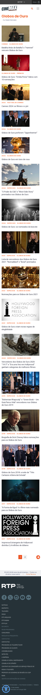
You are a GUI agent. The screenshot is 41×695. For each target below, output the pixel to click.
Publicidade (15, 687)
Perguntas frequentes (10, 636)
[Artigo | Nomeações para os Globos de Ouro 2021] (20, 277)
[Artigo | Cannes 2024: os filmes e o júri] (16, 92)
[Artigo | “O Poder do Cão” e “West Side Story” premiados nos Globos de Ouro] (20, 174)
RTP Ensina (5, 620)
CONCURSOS (6, 632)
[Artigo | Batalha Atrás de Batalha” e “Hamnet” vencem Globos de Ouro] (16, 33)
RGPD (3, 675)
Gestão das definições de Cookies (13, 679)
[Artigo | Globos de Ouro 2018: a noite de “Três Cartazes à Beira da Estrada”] (20, 455)
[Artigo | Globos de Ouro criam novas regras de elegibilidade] (20, 309)
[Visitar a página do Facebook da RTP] (4, 597)
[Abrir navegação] (38, 8)
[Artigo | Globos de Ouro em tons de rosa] (16, 145)
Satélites (5, 654)
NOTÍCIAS (5, 605)
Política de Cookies (25, 685)
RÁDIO (4, 614)
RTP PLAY (4, 623)
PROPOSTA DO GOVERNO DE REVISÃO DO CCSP (16, 672)
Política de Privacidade (9, 685)
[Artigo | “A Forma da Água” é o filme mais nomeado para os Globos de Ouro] (20, 490)
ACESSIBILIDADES (7, 651)
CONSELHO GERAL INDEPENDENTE (12, 660)
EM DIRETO (5, 626)
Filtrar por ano (10, 20)
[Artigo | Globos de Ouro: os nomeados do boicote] (20, 210)
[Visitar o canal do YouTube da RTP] (22, 597)
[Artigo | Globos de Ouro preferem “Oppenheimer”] (16, 118)
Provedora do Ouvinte (9, 648)
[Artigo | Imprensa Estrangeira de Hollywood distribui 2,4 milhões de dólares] (20, 525)
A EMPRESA (5, 657)
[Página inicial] (8, 8)
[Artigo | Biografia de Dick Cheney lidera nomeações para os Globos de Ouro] (20, 420)
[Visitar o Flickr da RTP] (28, 597)
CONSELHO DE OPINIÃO (9, 663)
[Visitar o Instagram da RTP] (16, 597)
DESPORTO (5, 608)
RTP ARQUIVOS (6, 617)
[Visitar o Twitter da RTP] (10, 597)
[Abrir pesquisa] (32, 8)
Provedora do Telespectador (12, 645)
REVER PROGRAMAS (8, 629)
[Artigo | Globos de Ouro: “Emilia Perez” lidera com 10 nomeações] (16, 63)
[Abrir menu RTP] (20, 2)
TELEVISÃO (5, 611)
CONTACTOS (6, 642)
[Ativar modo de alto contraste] (6, 689)
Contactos (6, 639)
